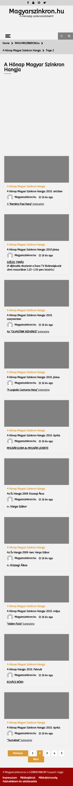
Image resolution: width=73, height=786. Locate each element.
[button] (61, 36)
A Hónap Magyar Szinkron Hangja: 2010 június (33, 249)
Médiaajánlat (27, 777)
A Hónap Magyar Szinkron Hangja (26, 186)
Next (36, 759)
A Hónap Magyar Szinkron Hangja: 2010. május (33, 611)
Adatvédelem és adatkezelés (20, 781)
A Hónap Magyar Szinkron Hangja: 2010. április (33, 435)
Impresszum (10, 777)
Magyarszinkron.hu (36, 11)
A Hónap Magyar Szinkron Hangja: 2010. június (33, 377)
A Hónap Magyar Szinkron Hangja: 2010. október (35, 191)
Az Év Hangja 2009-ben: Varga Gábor (28, 552)
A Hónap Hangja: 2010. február (24, 669)
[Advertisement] (36, 112)
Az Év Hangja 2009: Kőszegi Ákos (25, 493)
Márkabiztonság (48, 777)
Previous (18, 753)
